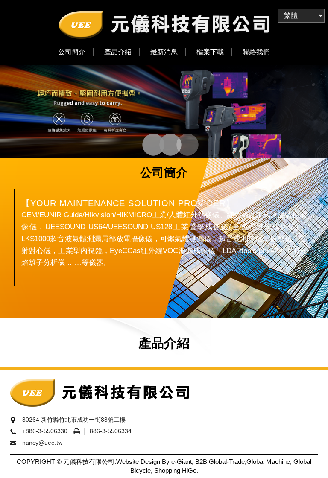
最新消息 (164, 51)
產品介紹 (118, 51)
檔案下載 (210, 51)
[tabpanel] (164, 111)
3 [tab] (179, 145)
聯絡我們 (256, 51)
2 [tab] (162, 145)
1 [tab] (145, 145)
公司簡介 (71, 51)
